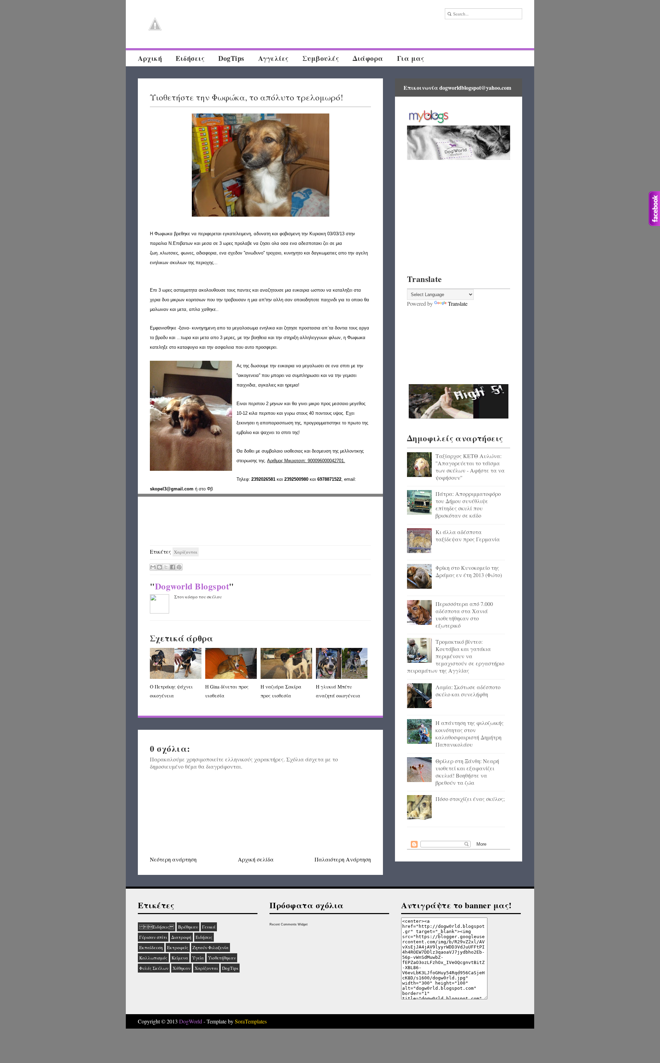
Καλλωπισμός (153, 958)
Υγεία (198, 958)
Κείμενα (180, 958)
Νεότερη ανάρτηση (173, 859)
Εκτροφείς (177, 947)
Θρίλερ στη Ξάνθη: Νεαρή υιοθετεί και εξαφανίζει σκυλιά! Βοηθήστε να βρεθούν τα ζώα (467, 771)
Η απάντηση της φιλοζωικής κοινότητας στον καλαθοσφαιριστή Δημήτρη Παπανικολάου (470, 733)
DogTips (231, 58)
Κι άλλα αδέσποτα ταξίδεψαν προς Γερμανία (468, 535)
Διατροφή (181, 937)
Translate (458, 303)
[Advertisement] (260, 521)
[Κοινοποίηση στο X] (166, 567)
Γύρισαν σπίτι (153, 937)
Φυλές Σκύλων (153, 968)
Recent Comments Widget (289, 924)
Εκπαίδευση (151, 947)
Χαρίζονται (185, 552)
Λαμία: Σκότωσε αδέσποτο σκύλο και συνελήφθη (468, 690)
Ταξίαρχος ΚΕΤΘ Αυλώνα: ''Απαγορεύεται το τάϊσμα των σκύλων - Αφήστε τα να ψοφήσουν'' (470, 466)
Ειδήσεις (190, 58)
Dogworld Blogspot (192, 586)
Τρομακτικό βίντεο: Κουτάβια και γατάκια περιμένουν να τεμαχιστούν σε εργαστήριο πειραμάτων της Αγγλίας (455, 656)
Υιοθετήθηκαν (222, 958)
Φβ (210, 488)
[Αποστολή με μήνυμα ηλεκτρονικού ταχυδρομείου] (153, 567)
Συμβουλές (320, 58)
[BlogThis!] (159, 567)
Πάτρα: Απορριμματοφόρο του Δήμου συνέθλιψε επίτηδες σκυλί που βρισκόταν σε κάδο (468, 504)
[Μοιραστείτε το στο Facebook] (172, 567)
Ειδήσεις (156, 927)
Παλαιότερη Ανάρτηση (343, 859)
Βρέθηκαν (188, 927)
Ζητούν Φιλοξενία (210, 947)
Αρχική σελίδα (256, 859)
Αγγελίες (273, 58)
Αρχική (150, 58)
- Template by (234, 1021)
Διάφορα (368, 58)
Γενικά (209, 927)
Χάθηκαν (181, 968)
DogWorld (190, 1021)
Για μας (411, 58)
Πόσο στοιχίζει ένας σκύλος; (470, 798)
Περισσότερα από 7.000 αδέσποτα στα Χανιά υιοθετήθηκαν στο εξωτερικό (464, 614)
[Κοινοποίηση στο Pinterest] (179, 567)
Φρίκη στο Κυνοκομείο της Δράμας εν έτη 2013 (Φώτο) (469, 571)
